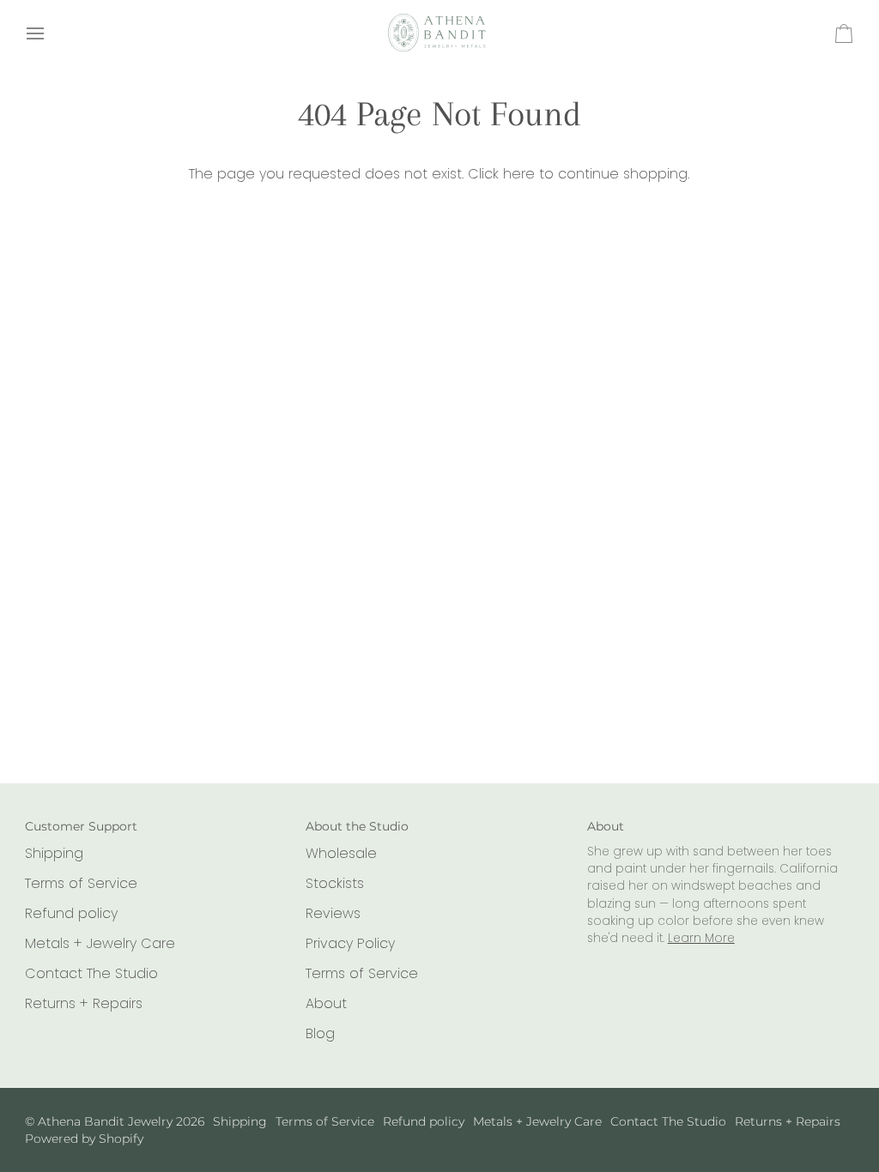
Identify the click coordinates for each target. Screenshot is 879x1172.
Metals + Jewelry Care (100, 943)
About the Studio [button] (357, 826)
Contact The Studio (91, 973)
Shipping (54, 853)
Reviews (333, 913)
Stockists (335, 883)
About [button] (605, 826)
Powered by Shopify (84, 1138)
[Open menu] (50, 33)
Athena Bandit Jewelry (105, 1121)
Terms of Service (81, 883)
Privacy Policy (350, 943)
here (519, 174)
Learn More (701, 938)
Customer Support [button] (81, 826)
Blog (320, 1033)
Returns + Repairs (83, 1003)
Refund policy (71, 913)
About (326, 1003)
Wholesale (341, 853)
